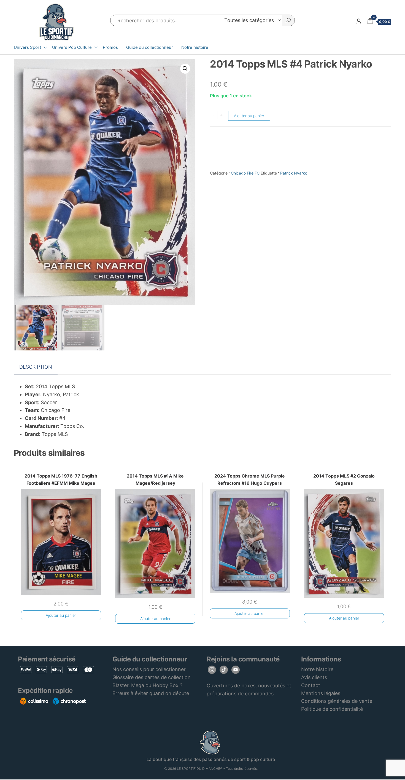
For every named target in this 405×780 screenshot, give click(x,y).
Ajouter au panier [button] (61, 615)
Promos (110, 47)
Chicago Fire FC (245, 173)
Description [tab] (35, 367)
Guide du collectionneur (149, 47)
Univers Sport (27, 47)
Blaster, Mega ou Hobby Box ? (147, 685)
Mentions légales (320, 693)
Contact (310, 685)
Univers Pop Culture (72, 47)
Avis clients (314, 677)
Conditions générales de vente (336, 701)
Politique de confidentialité (332, 709)
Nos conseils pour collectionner (149, 669)
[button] (185, 69)
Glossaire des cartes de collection (151, 677)
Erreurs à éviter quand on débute (150, 693)
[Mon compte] (358, 21)
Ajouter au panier (249, 115)
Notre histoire (194, 47)
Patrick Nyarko (293, 173)
